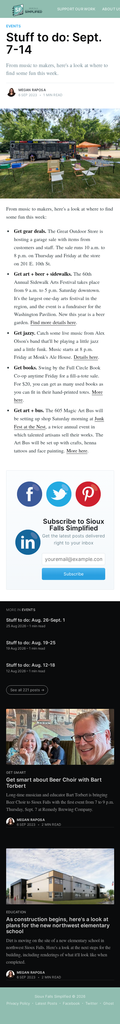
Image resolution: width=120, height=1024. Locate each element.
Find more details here (53, 322)
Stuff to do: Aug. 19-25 (31, 642)
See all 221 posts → (27, 690)
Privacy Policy (18, 1003)
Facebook (71, 1003)
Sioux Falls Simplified (53, 996)
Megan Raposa (32, 90)
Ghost (108, 1003)
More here (76, 450)
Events (13, 26)
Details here (86, 356)
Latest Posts (46, 1003)
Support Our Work (76, 9)
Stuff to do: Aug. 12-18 (30, 665)
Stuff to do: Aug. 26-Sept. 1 (35, 620)
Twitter (91, 1003)
